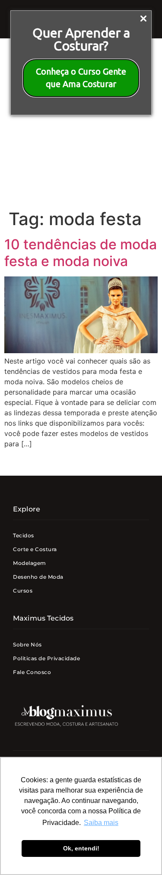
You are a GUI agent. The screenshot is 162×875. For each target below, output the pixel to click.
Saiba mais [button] (101, 822)
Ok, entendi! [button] (81, 848)
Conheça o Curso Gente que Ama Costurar (81, 77)
